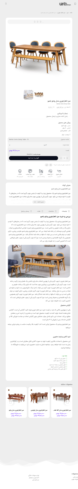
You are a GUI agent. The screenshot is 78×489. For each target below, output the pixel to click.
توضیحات (64, 211)
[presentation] (11, 57)
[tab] (65, 211)
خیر (47, 165)
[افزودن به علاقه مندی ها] (56, 412)
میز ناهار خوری (61, 13)
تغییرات (34, 21)
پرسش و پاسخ (25, 211)
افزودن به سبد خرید (33, 157)
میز (67, 13)
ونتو (63, 135)
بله (50, 165)
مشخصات (51, 211)
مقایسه (37, 21)
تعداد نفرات (66, 145)
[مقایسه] (59, 412)
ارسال (40, 21)
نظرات (39, 211)
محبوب (43, 21)
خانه (71, 13)
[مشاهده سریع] (63, 412)
